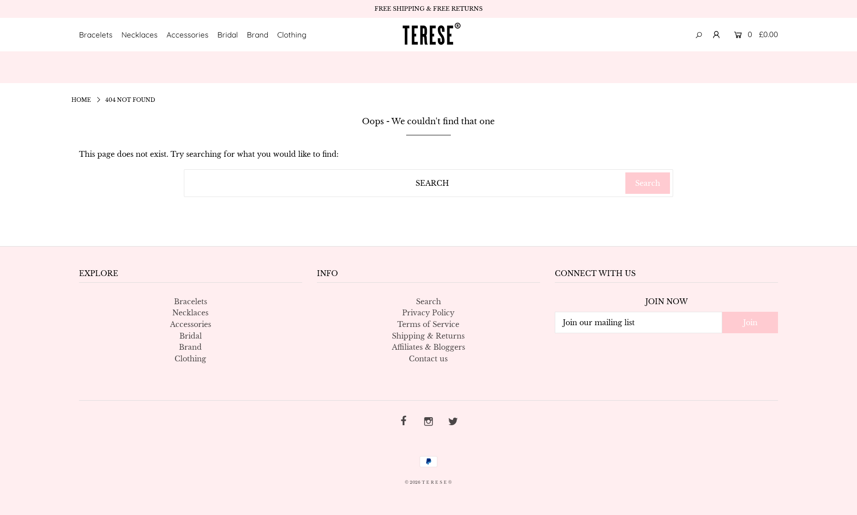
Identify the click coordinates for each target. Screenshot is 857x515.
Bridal (227, 34)
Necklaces (139, 34)
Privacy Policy (428, 312)
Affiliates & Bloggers (428, 347)
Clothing (292, 34)
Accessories (187, 34)
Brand (257, 34)
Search (428, 301)
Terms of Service (428, 324)
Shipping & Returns (428, 335)
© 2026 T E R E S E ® (428, 482)
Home (81, 99)
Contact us (428, 358)
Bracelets (95, 34)
